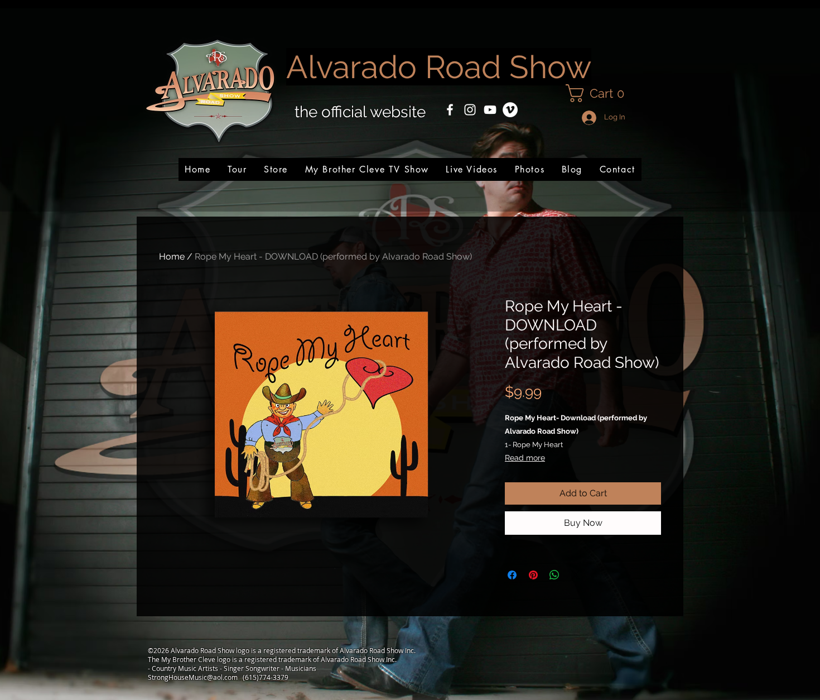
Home (172, 256)
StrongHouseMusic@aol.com (193, 677)
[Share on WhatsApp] (554, 575)
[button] (599, 93)
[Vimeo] (510, 109)
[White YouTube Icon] (490, 109)
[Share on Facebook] (512, 575)
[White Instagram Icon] (469, 109)
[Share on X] (575, 575)
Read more (525, 457)
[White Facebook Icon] (449, 109)
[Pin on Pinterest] (533, 575)
